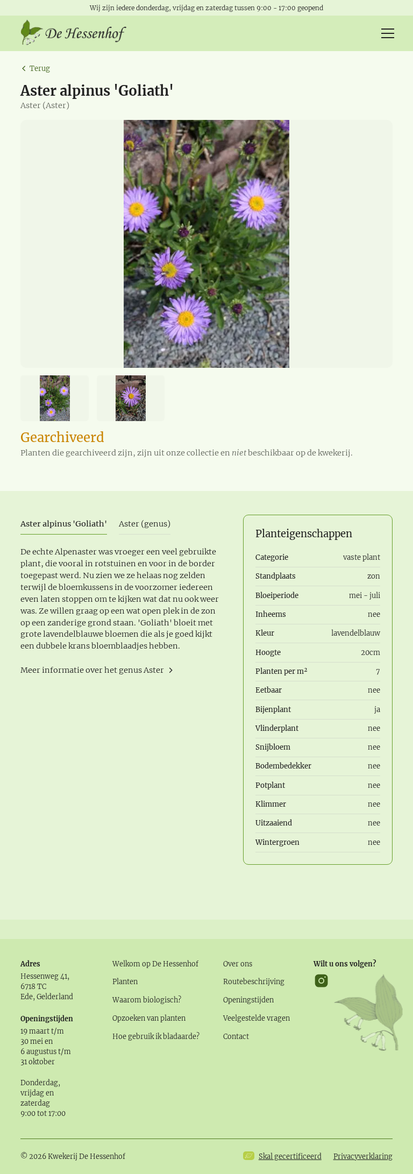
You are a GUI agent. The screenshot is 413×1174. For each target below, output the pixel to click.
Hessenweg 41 (43, 976)
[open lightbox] (206, 244)
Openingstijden (248, 999)
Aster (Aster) (44, 105)
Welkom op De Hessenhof (155, 963)
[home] (74, 33)
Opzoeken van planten (149, 1018)
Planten (125, 981)
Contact (236, 1036)
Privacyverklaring (363, 1156)
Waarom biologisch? (146, 999)
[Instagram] (321, 1012)
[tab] (63, 525)
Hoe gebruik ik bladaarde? (156, 1036)
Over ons (237, 963)
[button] (386, 33)
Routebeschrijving (253, 981)
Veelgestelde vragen (256, 1018)
